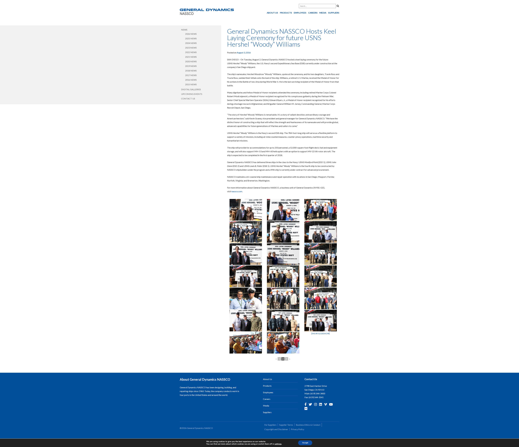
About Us (272, 12)
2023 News (191, 47)
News (184, 29)
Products (286, 12)
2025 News (191, 38)
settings (278, 444)
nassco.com (236, 191)
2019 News (191, 66)
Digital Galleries (191, 89)
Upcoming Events (191, 94)
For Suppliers (270, 424)
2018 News (191, 70)
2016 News (191, 79)
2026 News (191, 34)
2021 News (191, 57)
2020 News (191, 61)
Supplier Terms (286, 424)
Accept (305, 442)
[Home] (207, 12)
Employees (300, 12)
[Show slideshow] (320, 333)
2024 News (191, 43)
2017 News (191, 75)
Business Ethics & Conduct (308, 424)
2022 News (191, 52)
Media (322, 12)
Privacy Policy (297, 429)
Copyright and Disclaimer (276, 429)
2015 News (191, 84)
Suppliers (333, 12)
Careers (312, 12)
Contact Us (188, 98)
